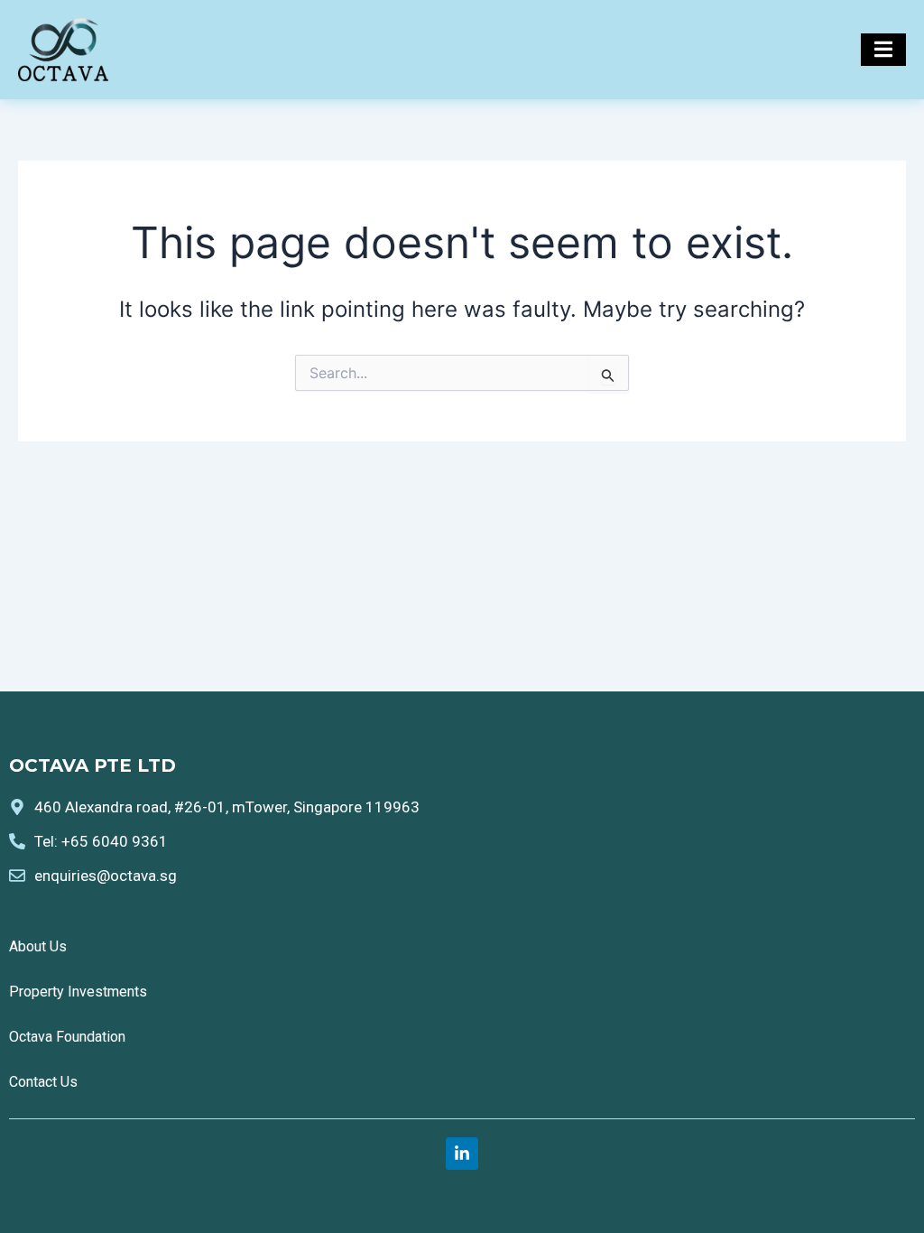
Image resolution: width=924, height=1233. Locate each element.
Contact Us (43, 1081)
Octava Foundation (67, 1036)
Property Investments (78, 991)
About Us (38, 946)
